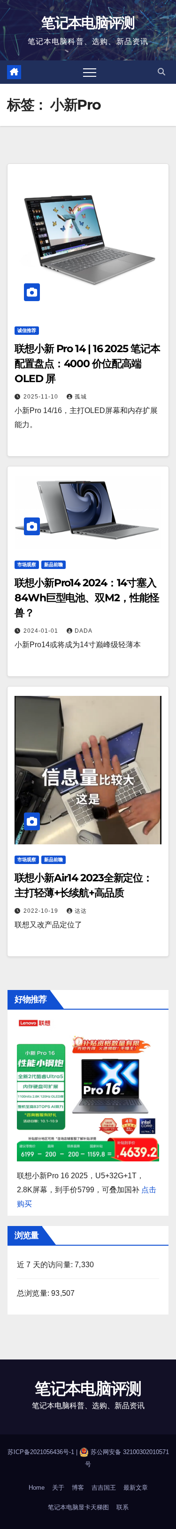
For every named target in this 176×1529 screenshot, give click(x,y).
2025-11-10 (41, 396)
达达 (81, 911)
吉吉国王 (104, 1487)
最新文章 (135, 1487)
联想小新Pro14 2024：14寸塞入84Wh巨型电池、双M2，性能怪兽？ (87, 597)
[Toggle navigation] (89, 72)
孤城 (81, 396)
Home (37, 1487)
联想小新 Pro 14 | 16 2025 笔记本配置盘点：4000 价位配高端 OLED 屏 (87, 363)
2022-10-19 (41, 911)
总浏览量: (34, 1293)
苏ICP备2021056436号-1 (42, 1451)
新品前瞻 (53, 564)
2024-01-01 (41, 631)
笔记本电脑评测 (87, 22)
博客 (78, 1487)
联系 (122, 1507)
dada (83, 631)
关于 (58, 1487)
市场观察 (26, 564)
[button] (161, 72)
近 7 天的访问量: (46, 1265)
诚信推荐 (26, 330)
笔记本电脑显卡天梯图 (78, 1507)
